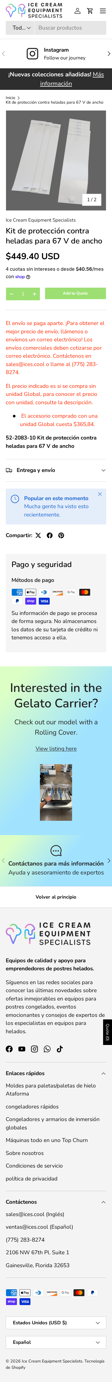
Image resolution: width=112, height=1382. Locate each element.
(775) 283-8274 (25, 1240)
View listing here (56, 748)
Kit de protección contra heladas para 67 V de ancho (54, 102)
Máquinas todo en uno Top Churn (47, 1140)
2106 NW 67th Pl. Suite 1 (37, 1252)
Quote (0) (107, 1032)
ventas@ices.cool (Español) (39, 1227)
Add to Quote (75, 293)
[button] (90, 11)
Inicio (10, 98)
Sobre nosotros (25, 1153)
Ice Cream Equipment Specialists (41, 220)
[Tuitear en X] (38, 535)
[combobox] (56, 28)
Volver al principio (56, 897)
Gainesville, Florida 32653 (37, 1265)
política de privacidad (31, 1178)
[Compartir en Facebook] (49, 535)
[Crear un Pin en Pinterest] (61, 535)
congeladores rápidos (32, 1106)
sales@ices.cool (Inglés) (35, 1214)
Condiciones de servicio (34, 1166)
